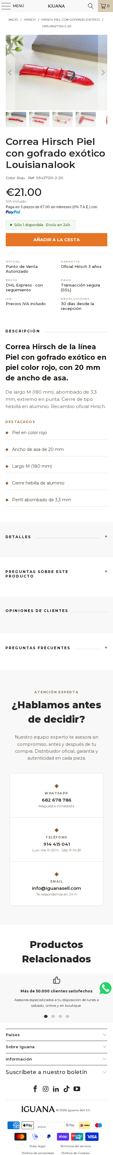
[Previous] (10, 72)
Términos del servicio (75, 1146)
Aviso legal (38, 1146)
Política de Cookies (75, 1153)
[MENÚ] (3, 6)
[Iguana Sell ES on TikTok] (66, 1089)
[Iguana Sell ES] (56, 6)
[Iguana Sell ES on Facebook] (35, 1089)
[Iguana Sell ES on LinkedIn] (56, 1089)
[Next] (103, 72)
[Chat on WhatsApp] (105, 991)
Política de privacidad (38, 1153)
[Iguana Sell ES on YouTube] (77, 1089)
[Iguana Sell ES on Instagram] (45, 1089)
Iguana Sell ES (79, 1110)
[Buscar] (90, 6)
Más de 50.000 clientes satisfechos (56, 991)
